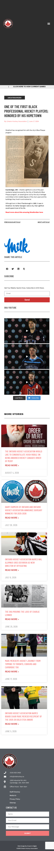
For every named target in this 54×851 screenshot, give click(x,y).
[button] (49, 23)
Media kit (13, 795)
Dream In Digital (32, 846)
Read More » (12, 465)
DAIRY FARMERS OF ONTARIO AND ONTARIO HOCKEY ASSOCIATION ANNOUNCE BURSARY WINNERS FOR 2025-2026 (23, 510)
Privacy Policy (15, 799)
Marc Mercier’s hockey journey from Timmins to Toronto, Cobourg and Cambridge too (23, 664)
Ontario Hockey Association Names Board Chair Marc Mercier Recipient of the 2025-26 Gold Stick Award (23, 716)
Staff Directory (15, 792)
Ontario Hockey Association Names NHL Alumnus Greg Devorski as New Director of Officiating (23, 562)
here (41, 212)
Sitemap (13, 803)
